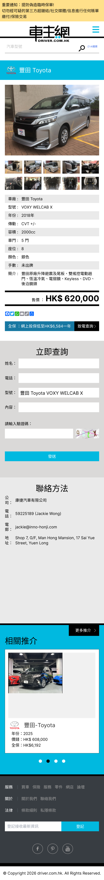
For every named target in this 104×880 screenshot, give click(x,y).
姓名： (11, 363)
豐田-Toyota (38, 725)
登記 (80, 826)
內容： (11, 407)
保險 (36, 787)
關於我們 (29, 798)
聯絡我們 (48, 798)
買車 (25, 787)
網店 (70, 787)
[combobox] (41, 46)
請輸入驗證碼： (18, 423)
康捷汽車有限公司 (31, 500)
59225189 (24, 513)
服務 (47, 787)
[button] (13, 167)
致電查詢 (85, 326)
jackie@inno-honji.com (36, 527)
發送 (52, 456)
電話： (11, 378)
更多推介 (83, 630)
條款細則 (29, 810)
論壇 (81, 787)
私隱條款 (48, 810)
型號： (11, 392)
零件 (59, 787)
